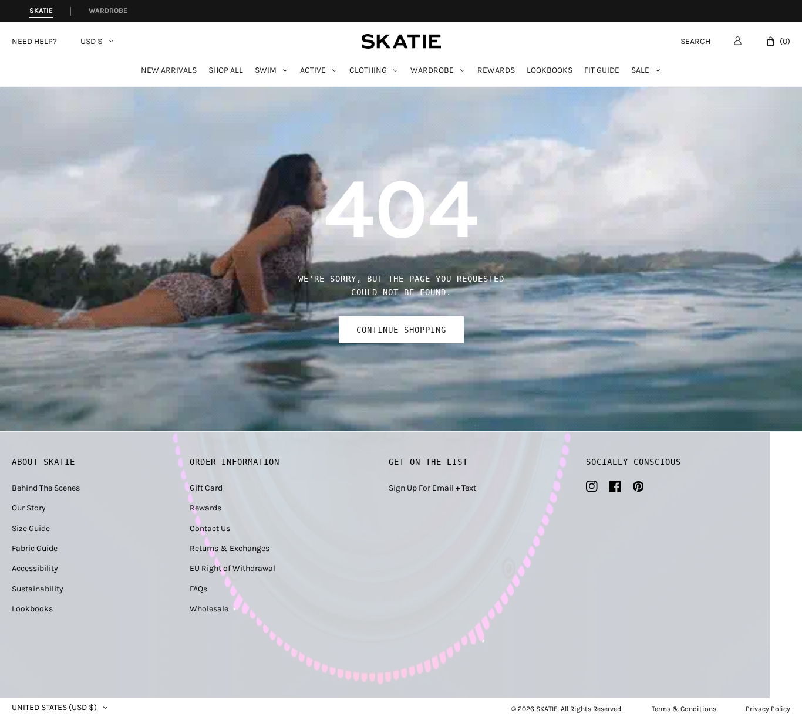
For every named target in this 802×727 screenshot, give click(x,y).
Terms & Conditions (684, 709)
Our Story (29, 508)
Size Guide (31, 528)
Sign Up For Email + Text (432, 488)
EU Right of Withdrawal (232, 568)
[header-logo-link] (401, 41)
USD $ (91, 42)
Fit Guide (601, 70)
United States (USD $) (54, 708)
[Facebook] (615, 486)
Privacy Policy (768, 709)
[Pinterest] (638, 486)
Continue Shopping (401, 329)
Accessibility (35, 568)
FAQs (198, 589)
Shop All (225, 70)
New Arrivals (169, 70)
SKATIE (547, 709)
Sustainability (37, 589)
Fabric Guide (35, 548)
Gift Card (206, 488)
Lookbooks (549, 70)
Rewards (496, 70)
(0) (785, 41)
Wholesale (209, 609)
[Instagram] (592, 486)
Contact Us (210, 528)
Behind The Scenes (46, 488)
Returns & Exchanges (229, 548)
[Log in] (738, 40)
